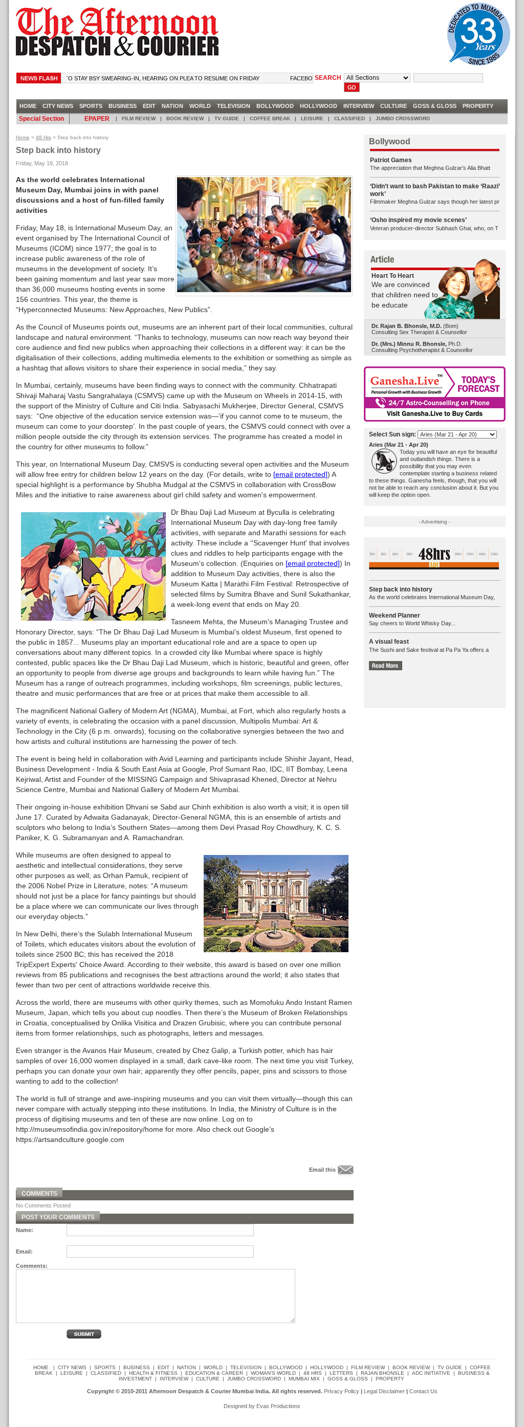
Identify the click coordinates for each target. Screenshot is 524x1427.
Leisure (312, 118)
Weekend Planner (394, 615)
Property (478, 106)
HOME (27, 106)
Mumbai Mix (304, 1378)
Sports (90, 106)
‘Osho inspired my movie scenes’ (418, 220)
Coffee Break (270, 118)
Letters (341, 1373)
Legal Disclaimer (384, 1391)
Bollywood (275, 106)
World (200, 106)
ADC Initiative (431, 1373)
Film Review (139, 118)
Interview (358, 106)
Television (233, 106)
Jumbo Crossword (403, 118)
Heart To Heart (393, 275)
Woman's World (273, 1373)
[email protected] (300, 474)
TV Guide (226, 118)
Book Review (185, 118)
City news (57, 106)
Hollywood (318, 106)
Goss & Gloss (435, 106)
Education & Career (214, 1373)
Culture (393, 106)
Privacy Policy (341, 1391)
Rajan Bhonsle (382, 1373)
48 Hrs (43, 137)
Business (122, 106)
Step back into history (400, 589)
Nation (172, 106)
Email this (322, 1169)
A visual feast (389, 641)
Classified (349, 118)
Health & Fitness (153, 1373)
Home (23, 137)
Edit (149, 106)
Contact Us (423, 1391)
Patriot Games (391, 160)
